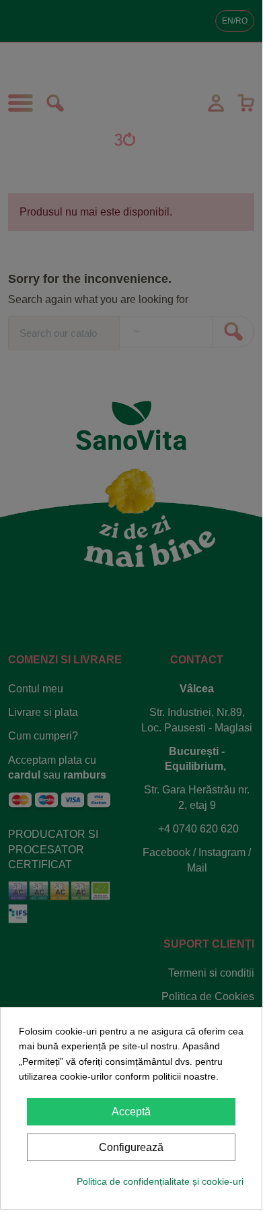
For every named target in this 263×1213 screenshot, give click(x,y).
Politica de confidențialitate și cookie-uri (160, 1181)
